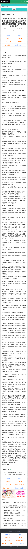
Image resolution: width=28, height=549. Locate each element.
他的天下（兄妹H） (20, 488)
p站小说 (8, 14)
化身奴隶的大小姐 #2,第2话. (9, 525)
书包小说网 (8, 42)
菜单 (26, 1)
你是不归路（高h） (8, 488)
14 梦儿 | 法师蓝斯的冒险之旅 (10, 505)
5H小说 (20, 38)
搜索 (14, 9)
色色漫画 (8, 38)
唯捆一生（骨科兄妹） (7, 543)
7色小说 (20, 35)
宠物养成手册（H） (20, 485)
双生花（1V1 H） (20, 543)
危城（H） (7, 45)
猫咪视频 (8, 35)
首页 (4, 14)
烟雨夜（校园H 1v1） (20, 45)
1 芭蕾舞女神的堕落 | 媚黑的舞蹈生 (11, 510)
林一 (11, 469)
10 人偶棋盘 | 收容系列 (8, 518)
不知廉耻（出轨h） (20, 540)
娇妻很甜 (20, 42)
